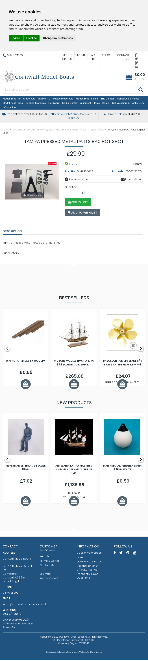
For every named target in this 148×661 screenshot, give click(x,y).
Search (107, 55)
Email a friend (134, 179)
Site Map (45, 574)
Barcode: (118, 171)
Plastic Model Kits (63, 98)
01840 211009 (10, 593)
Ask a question (78, 179)
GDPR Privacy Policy (89, 561)
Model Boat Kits (12, 98)
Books (105, 102)
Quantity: (71, 187)
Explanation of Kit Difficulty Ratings (87, 567)
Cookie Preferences (89, 552)
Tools (97, 102)
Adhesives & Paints (128, 98)
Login (81, 55)
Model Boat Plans (13, 102)
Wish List (94, 57)
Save (53, 163)
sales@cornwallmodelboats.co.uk (25, 604)
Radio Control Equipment (76, 102)
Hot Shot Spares (95, 129)
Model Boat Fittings (87, 98)
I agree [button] (16, 37)
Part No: (70, 171)
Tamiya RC (44, 98)
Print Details (11, 253)
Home (6, 129)
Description (12, 231)
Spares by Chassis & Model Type (66, 129)
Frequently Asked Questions (88, 576)
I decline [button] (31, 37)
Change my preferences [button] (58, 37)
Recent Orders (67, 57)
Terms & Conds (50, 561)
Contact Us (123, 57)
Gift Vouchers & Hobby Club (128, 102)
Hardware (54, 102)
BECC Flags (107, 98)
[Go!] (140, 89)
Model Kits (29, 98)
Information (9, 107)
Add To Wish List (84, 212)
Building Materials (35, 102)
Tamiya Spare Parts (36, 129)
